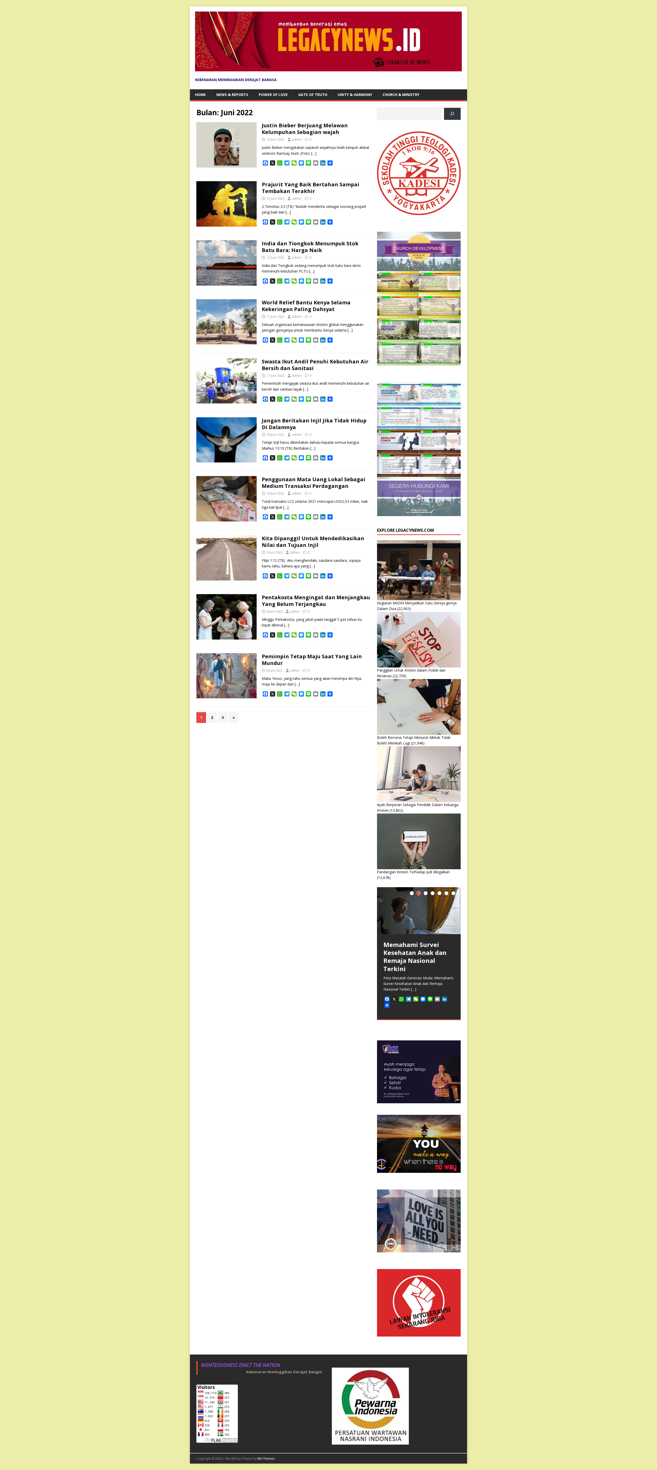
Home (200, 94)
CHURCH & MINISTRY (401, 94)
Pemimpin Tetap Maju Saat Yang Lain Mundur (312, 659)
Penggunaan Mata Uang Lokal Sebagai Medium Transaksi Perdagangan (313, 482)
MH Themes (266, 1458)
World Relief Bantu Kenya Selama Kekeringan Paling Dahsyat (306, 306)
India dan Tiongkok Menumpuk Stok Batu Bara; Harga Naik (310, 247)
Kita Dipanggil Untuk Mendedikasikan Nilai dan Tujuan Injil (313, 541)
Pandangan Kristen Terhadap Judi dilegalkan (413, 871)
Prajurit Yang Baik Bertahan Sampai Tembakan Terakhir (310, 188)
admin (297, 139)
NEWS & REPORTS (232, 94)
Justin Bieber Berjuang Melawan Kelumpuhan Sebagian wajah (305, 129)
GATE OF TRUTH (312, 94)
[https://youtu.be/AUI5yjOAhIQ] (452, 114)
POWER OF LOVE (273, 94)
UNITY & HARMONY (355, 94)
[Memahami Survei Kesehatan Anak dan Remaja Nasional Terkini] (419, 910)
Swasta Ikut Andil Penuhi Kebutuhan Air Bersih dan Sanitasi (315, 365)
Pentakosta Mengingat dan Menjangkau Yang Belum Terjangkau (316, 600)
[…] (313, 153)
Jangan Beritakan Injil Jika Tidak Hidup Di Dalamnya (314, 424)
